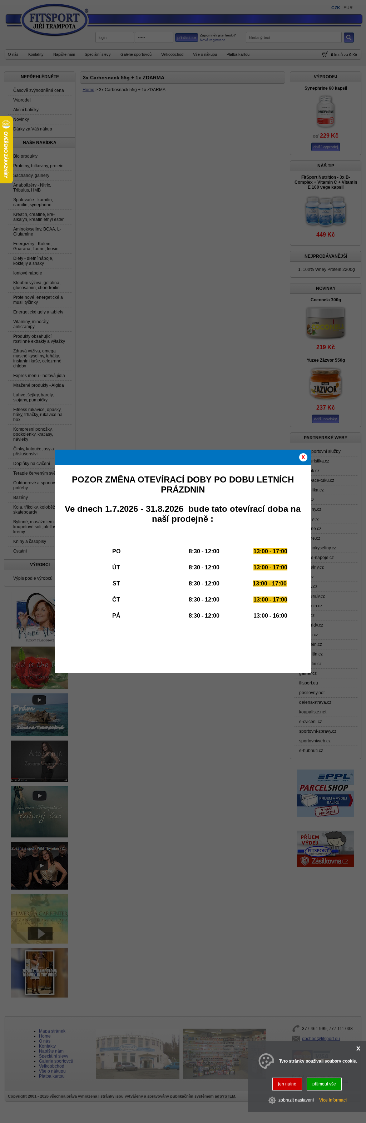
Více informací (333, 1100)
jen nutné (287, 1084)
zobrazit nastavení (296, 1100)
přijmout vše (324, 1084)
